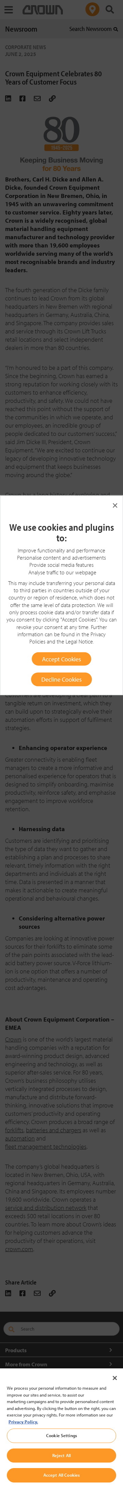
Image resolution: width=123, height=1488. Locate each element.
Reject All (61, 1455)
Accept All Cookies (61, 1475)
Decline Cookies (61, 679)
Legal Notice (79, 641)
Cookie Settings (61, 1435)
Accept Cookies (61, 659)
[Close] (114, 1378)
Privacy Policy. (23, 1421)
